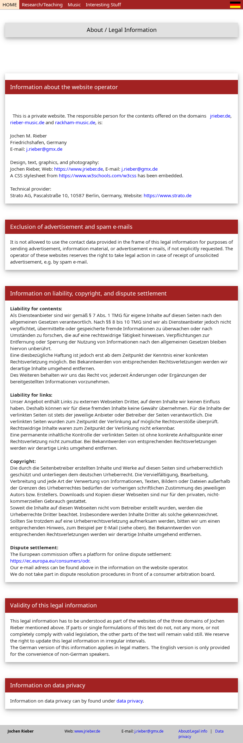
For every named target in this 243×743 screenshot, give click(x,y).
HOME (10, 4)
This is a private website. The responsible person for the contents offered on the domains (110, 116)
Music (74, 4)
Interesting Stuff (103, 4)
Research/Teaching (42, 4)
